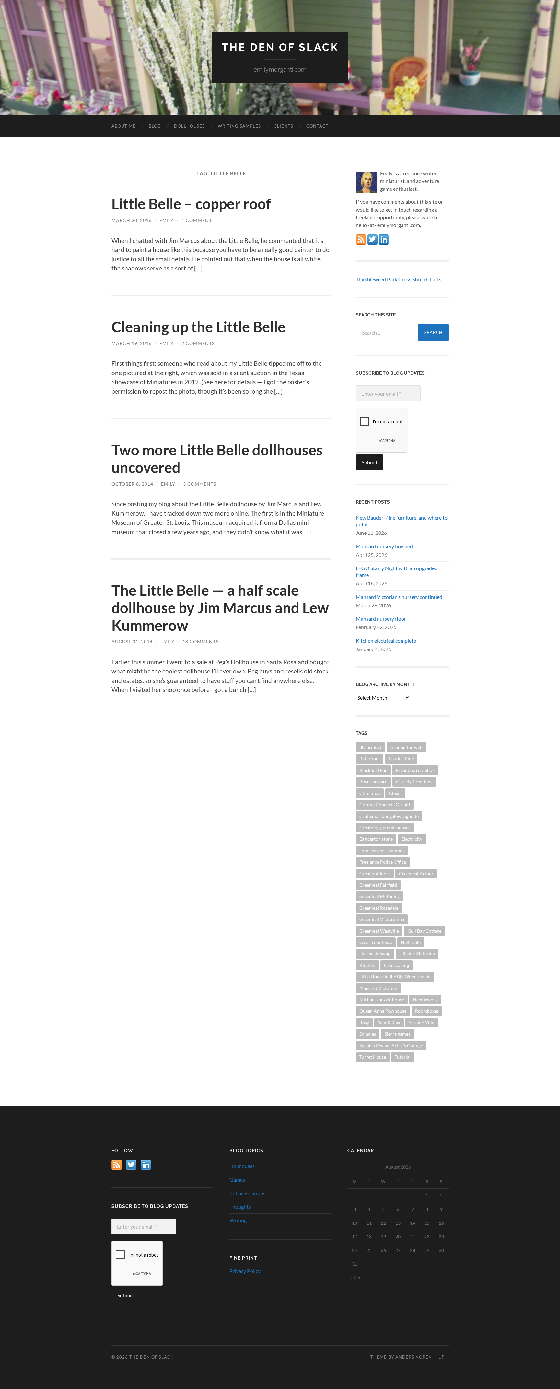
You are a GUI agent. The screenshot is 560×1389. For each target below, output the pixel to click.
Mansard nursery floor (381, 618)
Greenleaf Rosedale (378, 908)
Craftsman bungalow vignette (389, 816)
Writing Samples (239, 126)
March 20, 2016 (131, 220)
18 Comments (200, 641)
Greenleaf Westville (379, 931)
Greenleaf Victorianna (381, 919)
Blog (155, 126)
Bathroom (369, 758)
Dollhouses (189, 126)
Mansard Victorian (378, 988)
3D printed (370, 747)
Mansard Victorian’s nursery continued (399, 597)
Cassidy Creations (414, 781)
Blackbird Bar (373, 770)
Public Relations (247, 1193)
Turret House (372, 1057)
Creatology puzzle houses (384, 827)
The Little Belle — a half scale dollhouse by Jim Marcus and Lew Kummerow (220, 607)
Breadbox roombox (415, 770)
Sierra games (397, 1034)
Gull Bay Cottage (424, 931)
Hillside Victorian (417, 953)
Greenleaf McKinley (379, 896)
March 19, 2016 (131, 343)
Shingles (367, 1034)
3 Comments (199, 484)
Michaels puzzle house (381, 999)
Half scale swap (375, 953)
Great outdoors (374, 873)
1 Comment (196, 220)
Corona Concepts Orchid (384, 804)
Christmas (369, 793)
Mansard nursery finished (384, 546)
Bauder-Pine (401, 758)
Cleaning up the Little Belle (198, 327)
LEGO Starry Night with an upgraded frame (397, 571)
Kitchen (367, 965)
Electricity (412, 839)
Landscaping (396, 965)
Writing (238, 1220)
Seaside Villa (421, 1022)
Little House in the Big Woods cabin (395, 976)
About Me (123, 126)
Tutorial (403, 1057)
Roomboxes (427, 1011)
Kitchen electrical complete (386, 640)
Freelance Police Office (382, 862)
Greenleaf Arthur (416, 873)
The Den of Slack (280, 47)
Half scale (411, 942)
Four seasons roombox (382, 850)
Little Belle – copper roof (191, 203)
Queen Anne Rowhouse (382, 1011)
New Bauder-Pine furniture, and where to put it (402, 520)
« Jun (355, 1277)
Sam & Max (389, 1022)
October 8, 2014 (132, 484)
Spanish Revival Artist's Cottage (391, 1045)
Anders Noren (413, 1357)
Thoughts (240, 1206)
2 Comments (198, 343)
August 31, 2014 (132, 641)
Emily (166, 220)
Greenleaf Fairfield (378, 885)
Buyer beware (373, 781)
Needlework (425, 999)
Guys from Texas (375, 942)
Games (237, 1180)
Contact (317, 126)
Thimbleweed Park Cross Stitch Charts (398, 279)
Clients (283, 126)
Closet (395, 793)
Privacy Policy (245, 1271)
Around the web (406, 747)
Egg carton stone (376, 839)
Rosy (364, 1022)
